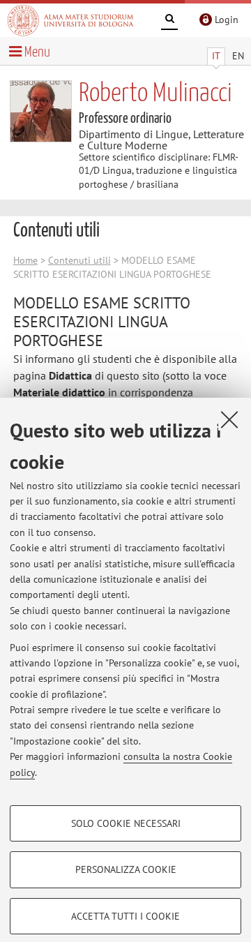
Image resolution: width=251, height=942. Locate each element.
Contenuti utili (79, 260)
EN (238, 56)
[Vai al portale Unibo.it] (70, 20)
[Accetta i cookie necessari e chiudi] (229, 419)
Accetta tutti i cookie (125, 916)
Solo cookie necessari (126, 823)
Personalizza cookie (125, 869)
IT (216, 56)
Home (25, 260)
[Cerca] (169, 21)
